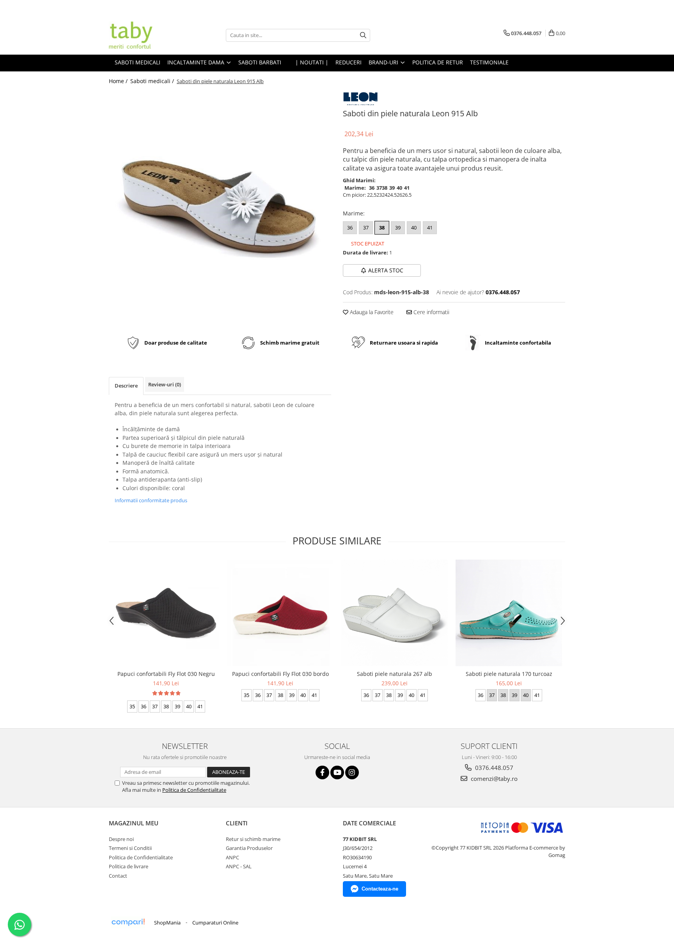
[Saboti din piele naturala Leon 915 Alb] (220, 196)
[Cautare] (363, 35)
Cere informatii (430, 312)
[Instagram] (352, 772)
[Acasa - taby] (148, 35)
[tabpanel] (220, 196)
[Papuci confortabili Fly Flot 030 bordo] (280, 613)
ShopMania (167, 922)
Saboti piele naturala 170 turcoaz (509, 673)
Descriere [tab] (126, 385)
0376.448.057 (493, 768)
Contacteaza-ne (380, 889)
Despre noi (121, 839)
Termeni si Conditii (130, 848)
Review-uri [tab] (164, 384)
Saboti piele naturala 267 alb (394, 673)
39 (398, 227)
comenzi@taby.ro (493, 778)
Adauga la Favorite (371, 312)
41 (430, 227)
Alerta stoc (385, 270)
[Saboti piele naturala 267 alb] (394, 613)
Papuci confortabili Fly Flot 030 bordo (280, 673)
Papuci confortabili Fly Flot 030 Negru (166, 673)
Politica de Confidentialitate (194, 789)
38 (382, 227)
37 (366, 227)
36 (350, 227)
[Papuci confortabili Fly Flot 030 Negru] (166, 613)
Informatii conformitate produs (151, 500)
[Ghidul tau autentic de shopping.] (128, 922)
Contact (118, 875)
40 (414, 227)
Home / (119, 81)
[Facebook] (322, 772)
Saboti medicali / (153, 81)
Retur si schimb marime (253, 839)
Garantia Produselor (249, 848)
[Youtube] (337, 772)
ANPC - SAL (239, 866)
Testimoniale (489, 62)
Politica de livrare (128, 866)
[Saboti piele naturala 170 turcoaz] (509, 613)
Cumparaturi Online (215, 922)
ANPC (232, 857)
